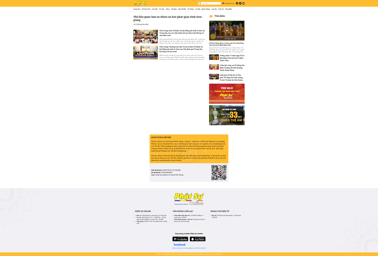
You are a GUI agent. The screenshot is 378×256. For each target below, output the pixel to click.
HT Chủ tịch (146, 9)
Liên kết (155, 9)
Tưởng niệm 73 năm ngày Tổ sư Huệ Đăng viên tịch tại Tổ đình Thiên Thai (232, 58)
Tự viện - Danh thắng (202, 9)
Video (168, 9)
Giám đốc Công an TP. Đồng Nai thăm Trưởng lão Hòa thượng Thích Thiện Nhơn (232, 67)
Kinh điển (228, 9)
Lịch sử (214, 9)
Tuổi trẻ (221, 9)
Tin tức (161, 9)
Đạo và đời (182, 9)
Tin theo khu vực (229, 3)
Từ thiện (191, 9)
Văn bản (174, 9)
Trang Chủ (136, 9)
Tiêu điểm (220, 16)
